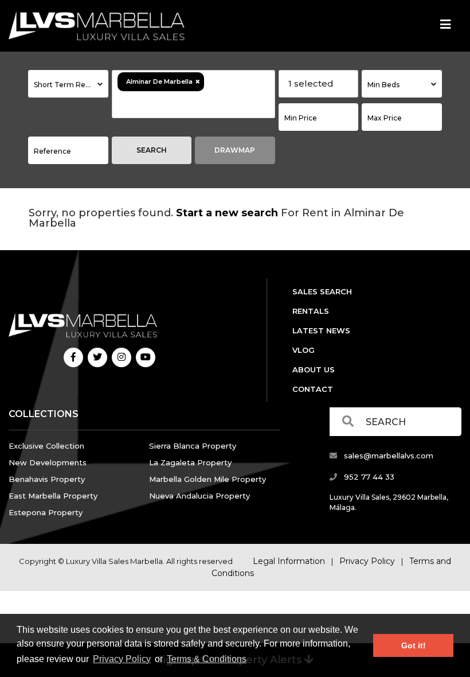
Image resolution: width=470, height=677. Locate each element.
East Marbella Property (53, 495)
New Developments (48, 462)
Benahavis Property (47, 479)
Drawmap (234, 150)
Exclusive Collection (46, 445)
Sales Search (322, 291)
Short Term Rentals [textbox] (68, 84)
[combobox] (68, 84)
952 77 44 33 (368, 476)
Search (151, 150)
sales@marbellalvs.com (387, 455)
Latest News (321, 330)
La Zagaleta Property (190, 462)
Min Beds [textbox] (383, 84)
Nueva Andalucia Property (199, 495)
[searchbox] (180, 104)
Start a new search (227, 213)
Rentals (310, 311)
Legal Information (289, 561)
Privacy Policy (122, 659)
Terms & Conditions (206, 659)
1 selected (311, 83)
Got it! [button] (413, 645)
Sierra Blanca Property (192, 445)
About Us (313, 369)
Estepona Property (46, 512)
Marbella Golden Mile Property (207, 479)
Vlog (303, 350)
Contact (312, 389)
